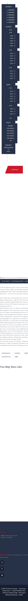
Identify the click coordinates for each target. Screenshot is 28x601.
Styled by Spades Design (10, 593)
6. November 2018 (9, 376)
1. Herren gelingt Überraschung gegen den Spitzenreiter (9, 384)
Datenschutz (6, 590)
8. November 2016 (17, 281)
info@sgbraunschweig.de (10, 535)
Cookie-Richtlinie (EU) (18, 590)
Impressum (22, 588)
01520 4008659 (8, 537)
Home (2, 252)
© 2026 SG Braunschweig (9, 588)
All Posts (10, 252)
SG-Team (7, 281)
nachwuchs (6, 356)
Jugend (17, 353)
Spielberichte (21, 252)
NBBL (16, 356)
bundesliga (6, 353)
